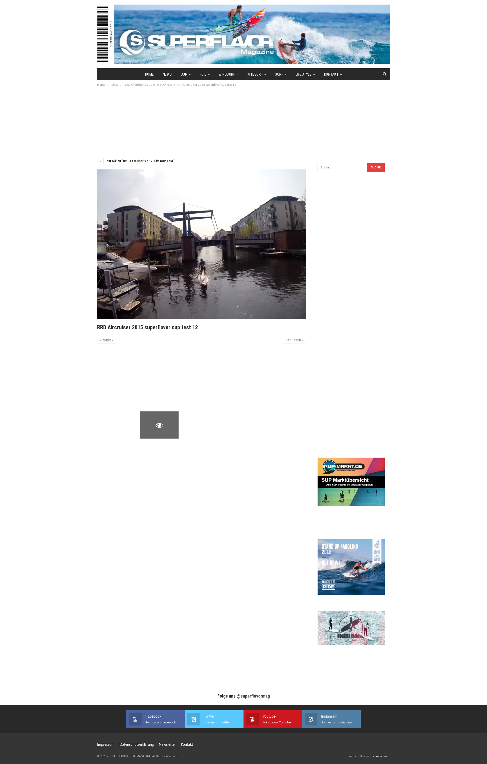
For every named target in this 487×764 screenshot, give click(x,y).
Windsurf (227, 74)
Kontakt (331, 74)
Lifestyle (304, 74)
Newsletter (167, 744)
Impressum (105, 744)
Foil (203, 74)
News (167, 74)
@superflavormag (253, 696)
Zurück (107, 340)
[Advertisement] (243, 121)
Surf (279, 74)
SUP (184, 74)
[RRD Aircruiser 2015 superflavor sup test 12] (116, 363)
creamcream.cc (380, 756)
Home (149, 74)
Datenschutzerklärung (136, 744)
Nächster (294, 340)
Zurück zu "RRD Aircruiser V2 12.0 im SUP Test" (140, 161)
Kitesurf (255, 74)
